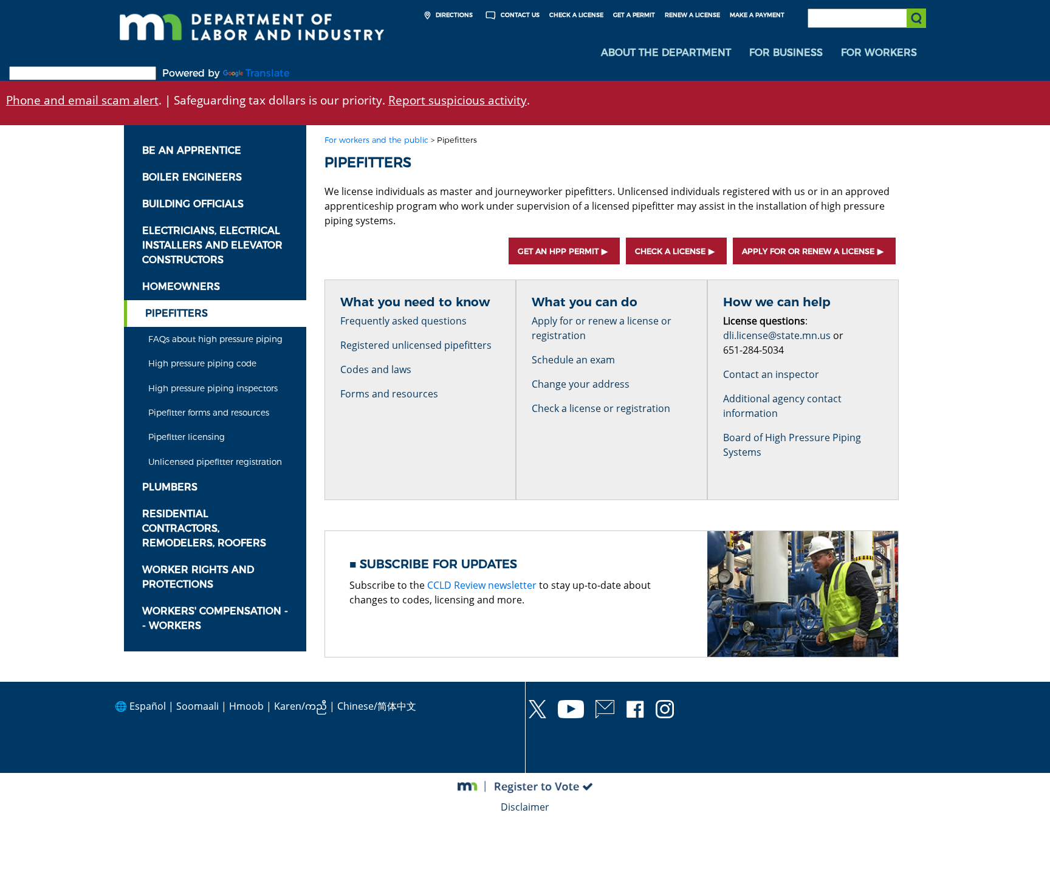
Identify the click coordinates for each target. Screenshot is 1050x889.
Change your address (581, 384)
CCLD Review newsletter (482, 585)
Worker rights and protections (198, 577)
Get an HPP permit (558, 251)
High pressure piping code (202, 363)
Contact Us (519, 15)
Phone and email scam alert (82, 100)
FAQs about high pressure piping (215, 339)
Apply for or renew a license (808, 251)
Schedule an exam (573, 359)
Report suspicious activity (457, 100)
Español (147, 706)
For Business (786, 52)
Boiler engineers (192, 177)
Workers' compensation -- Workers (215, 618)
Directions (453, 15)
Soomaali (197, 706)
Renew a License (692, 15)
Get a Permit (634, 15)
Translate (267, 73)
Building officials (193, 204)
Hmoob (246, 706)
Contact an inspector (771, 374)
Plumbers (169, 487)
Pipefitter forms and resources (208, 412)
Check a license (670, 251)
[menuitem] (666, 52)
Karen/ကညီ (300, 706)
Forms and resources (389, 393)
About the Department (666, 52)
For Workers (879, 52)
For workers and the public (376, 140)
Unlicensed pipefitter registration (215, 462)
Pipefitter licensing (186, 437)
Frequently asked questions (403, 321)
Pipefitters (176, 313)
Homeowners (181, 286)
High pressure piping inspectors (213, 388)
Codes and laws (375, 369)
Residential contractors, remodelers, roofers (204, 528)
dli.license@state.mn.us (777, 335)
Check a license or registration (601, 408)
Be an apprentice (191, 150)
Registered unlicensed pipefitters (416, 345)
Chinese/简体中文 (376, 706)
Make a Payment (757, 15)
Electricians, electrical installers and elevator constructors (212, 245)
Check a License (576, 15)
